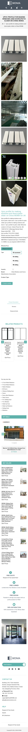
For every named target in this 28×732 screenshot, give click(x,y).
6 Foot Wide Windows (8, 382)
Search (4, 713)
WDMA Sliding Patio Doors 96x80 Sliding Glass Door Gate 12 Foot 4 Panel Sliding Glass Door (7, 506)
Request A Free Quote (8, 710)
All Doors (4, 389)
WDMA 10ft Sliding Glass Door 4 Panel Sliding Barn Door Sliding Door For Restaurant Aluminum (8, 482)
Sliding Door (5, 408)
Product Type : (5, 277)
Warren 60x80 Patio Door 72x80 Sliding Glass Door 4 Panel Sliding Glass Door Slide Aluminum (7, 470)
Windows (4, 410)
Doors (4, 393)
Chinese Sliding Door (8, 391)
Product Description (13, 302)
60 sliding (15, 256)
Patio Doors (5, 397)
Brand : (3, 272)
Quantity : (3, 269)
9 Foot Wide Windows (8, 385)
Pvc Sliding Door (6, 399)
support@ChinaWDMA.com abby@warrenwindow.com (9, 698)
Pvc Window (5, 402)
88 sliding (15, 265)
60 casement (16, 252)
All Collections (6, 715)
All (2, 24)
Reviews (14, 306)
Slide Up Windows (7, 406)
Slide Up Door (6, 404)
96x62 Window (6, 387)
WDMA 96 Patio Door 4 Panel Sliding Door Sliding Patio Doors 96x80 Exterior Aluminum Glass (8, 494)
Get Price (5, 476)
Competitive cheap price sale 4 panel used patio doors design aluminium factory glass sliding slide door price (8, 542)
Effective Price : (5, 245)
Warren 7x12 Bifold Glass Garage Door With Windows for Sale (14, 448)
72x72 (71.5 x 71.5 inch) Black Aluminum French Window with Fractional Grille (7, 348)
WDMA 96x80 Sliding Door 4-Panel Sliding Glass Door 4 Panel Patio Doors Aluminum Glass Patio (8, 530)
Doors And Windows (7, 395)
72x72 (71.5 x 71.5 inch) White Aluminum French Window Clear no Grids (20, 348)
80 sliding (15, 260)
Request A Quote (7, 248)
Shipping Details (14, 311)
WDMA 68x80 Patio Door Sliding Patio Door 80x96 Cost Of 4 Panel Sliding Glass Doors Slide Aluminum (8, 518)
